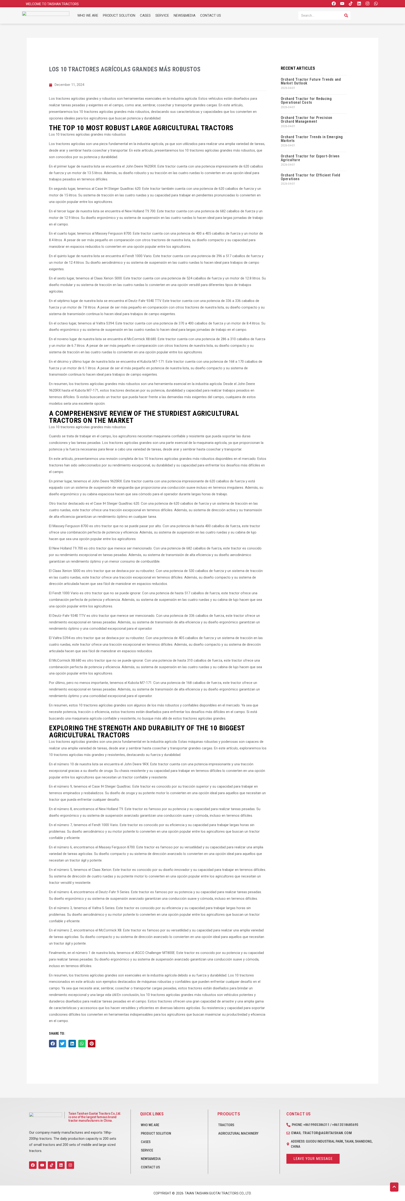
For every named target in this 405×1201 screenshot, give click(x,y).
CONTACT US (210, 15)
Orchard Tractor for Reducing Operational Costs (306, 100)
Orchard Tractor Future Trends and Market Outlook (311, 81)
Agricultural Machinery (238, 1133)
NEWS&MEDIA (184, 15)
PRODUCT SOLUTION (119, 15)
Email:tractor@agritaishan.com (321, 1133)
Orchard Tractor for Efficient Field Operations (310, 177)
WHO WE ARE (87, 15)
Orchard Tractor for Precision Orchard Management (306, 119)
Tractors (226, 1125)
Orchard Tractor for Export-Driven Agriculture (310, 158)
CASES (145, 15)
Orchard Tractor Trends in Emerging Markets (312, 139)
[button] (52, 1043)
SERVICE (162, 15)
